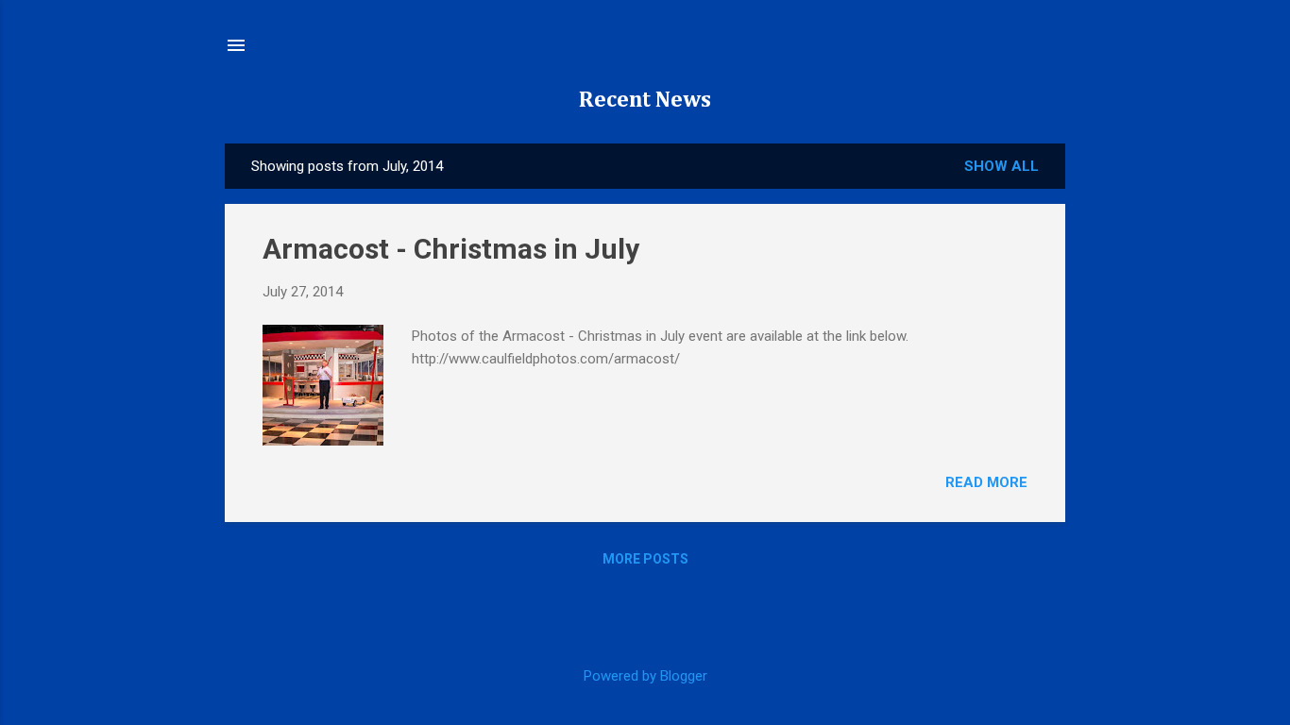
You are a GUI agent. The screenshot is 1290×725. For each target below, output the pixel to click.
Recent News (645, 100)
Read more (986, 482)
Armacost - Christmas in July (451, 248)
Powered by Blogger (645, 675)
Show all (1001, 166)
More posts (645, 558)
